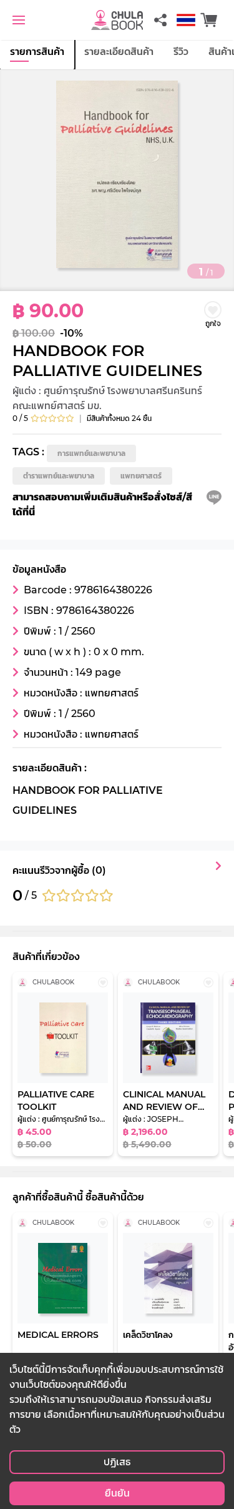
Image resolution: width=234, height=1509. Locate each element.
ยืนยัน (117, 1493)
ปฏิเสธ (117, 1462)
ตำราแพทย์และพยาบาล (58, 475)
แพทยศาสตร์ (141, 475)
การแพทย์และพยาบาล (91, 453)
